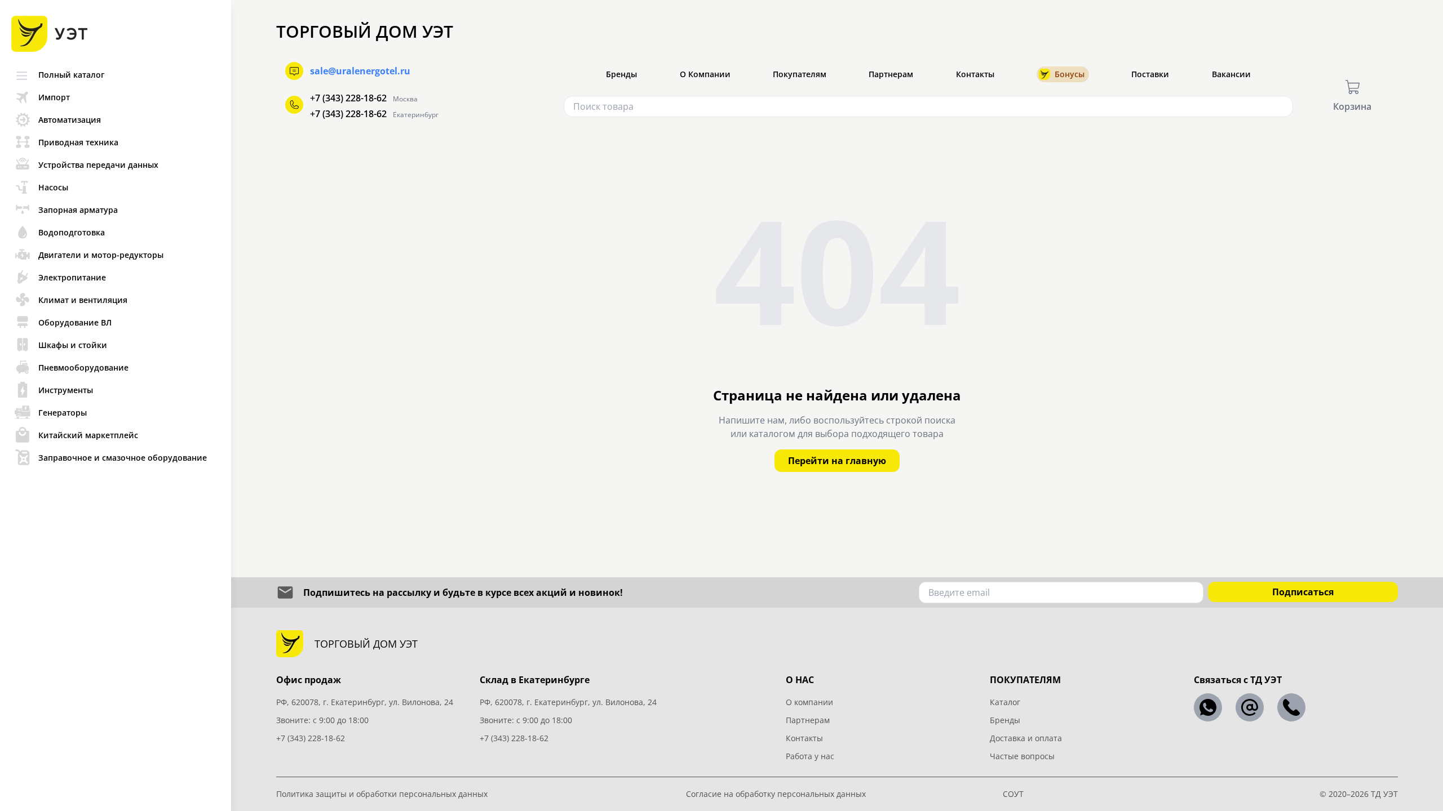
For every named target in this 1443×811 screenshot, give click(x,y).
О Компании (705, 74)
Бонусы (1070, 74)
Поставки (1150, 74)
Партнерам (891, 74)
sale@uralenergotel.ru (360, 71)
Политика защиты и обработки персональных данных (382, 793)
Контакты (975, 74)
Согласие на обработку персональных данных (776, 793)
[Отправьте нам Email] (1250, 707)
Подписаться (1303, 592)
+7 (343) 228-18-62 (348, 98)
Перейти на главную (837, 460)
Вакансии (1231, 74)
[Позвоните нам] (1291, 707)
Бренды (621, 74)
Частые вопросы (1022, 756)
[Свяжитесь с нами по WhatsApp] (1208, 707)
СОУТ (1013, 793)
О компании (809, 702)
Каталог (1005, 702)
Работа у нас (810, 756)
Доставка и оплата (1026, 738)
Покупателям (799, 74)
